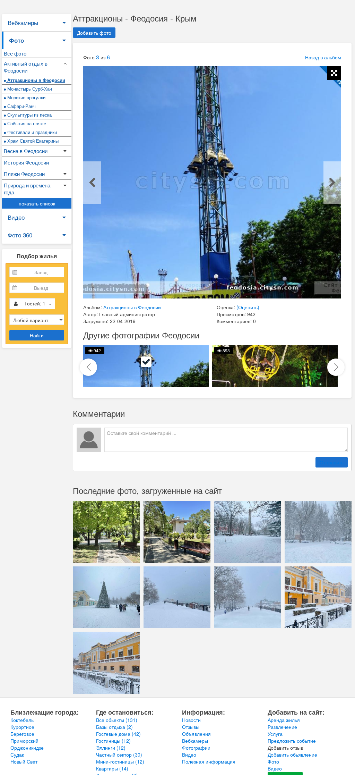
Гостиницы (113, 740)
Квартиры (112, 768)
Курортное (22, 726)
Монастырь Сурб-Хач (29, 88)
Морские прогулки (25, 97)
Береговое (22, 733)
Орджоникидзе (27, 747)
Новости (191, 719)
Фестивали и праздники (31, 132)
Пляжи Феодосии (24, 173)
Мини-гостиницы (120, 761)
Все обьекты (116, 719)
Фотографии (196, 747)
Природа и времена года (27, 189)
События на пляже (26, 123)
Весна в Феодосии (25, 150)
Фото (16, 40)
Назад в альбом (323, 57)
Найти (37, 335)
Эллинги (110, 747)
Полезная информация (208, 761)
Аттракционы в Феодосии (35, 80)
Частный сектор (119, 754)
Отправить (332, 462)
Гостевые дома (118, 733)
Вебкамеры (23, 22)
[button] (336, 367)
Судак (17, 754)
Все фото (15, 53)
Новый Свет (23, 761)
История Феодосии (26, 162)
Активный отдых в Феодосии (25, 67)
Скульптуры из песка (29, 114)
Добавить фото (94, 32)
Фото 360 (20, 234)
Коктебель (22, 719)
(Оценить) (247, 307)
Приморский (24, 740)
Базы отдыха (114, 726)
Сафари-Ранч (21, 106)
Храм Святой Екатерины (32, 140)
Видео (16, 217)
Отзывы (190, 726)
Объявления (196, 733)
